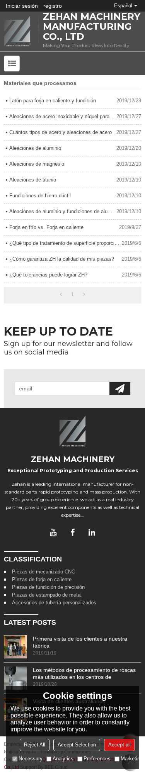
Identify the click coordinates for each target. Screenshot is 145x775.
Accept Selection (77, 745)
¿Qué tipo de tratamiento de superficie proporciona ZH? (65, 243)
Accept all (119, 745)
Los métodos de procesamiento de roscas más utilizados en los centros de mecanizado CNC (84, 673)
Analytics (63, 758)
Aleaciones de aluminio (35, 148)
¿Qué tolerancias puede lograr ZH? (48, 275)
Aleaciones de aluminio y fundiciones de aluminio (62, 211)
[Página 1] (61, 294)
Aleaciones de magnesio (36, 164)
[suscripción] (119, 388)
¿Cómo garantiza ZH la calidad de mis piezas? (61, 259)
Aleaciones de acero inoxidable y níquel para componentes (62, 116)
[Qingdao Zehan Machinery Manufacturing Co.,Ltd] (17, 31)
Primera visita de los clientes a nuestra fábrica (80, 642)
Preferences (97, 758)
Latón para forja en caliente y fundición (52, 100)
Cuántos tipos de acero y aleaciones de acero (60, 132)
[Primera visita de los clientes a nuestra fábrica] (15, 646)
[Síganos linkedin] (92, 532)
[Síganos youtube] (53, 532)
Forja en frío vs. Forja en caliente (46, 227)
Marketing (132, 758)
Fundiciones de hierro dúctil (40, 195)
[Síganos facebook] (72, 532)
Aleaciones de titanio (32, 180)
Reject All (34, 745)
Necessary (31, 758)
